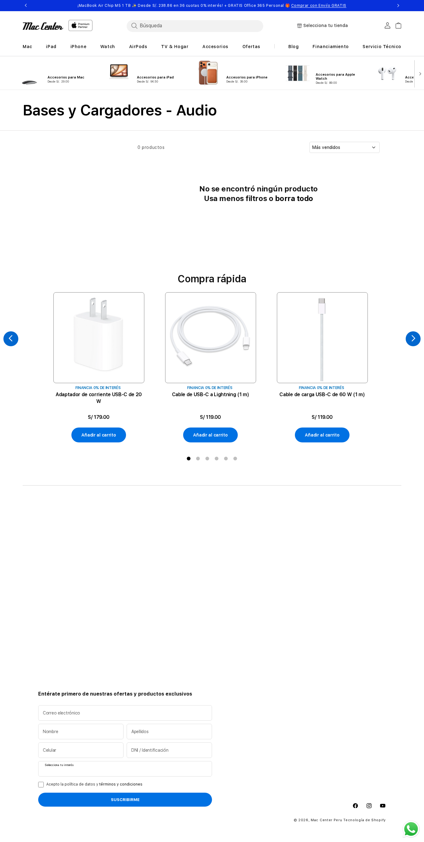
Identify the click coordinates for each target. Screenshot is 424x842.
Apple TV (48, 583)
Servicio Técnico (264, 524)
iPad (43, 543)
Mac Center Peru (326, 820)
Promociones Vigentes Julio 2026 (207, 561)
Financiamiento (124, 524)
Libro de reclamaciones (133, 563)
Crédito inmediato (127, 543)
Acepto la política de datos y (94, 784)
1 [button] (189, 458)
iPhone (45, 553)
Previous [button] (26, 5)
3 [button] (207, 458)
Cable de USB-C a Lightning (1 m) (210, 394)
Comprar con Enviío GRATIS (318, 5)
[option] (99, 367)
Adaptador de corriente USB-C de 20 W (99, 398)
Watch (45, 563)
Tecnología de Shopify (364, 820)
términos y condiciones (120, 784)
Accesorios (50, 593)
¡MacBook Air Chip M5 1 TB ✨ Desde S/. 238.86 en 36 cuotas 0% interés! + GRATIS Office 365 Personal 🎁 (212, 5)
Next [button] (398, 5)
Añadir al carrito (98, 434)
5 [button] (226, 458)
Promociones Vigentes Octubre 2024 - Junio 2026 (207, 546)
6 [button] (235, 458)
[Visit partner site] (332, 657)
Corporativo (260, 533)
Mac (42, 533)
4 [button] (217, 458)
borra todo (294, 198)
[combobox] (195, 25)
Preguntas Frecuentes (201, 583)
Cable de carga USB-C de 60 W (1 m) (322, 394)
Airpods (46, 573)
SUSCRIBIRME (125, 799)
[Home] (43, 26)
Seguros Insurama (127, 553)
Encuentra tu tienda (199, 533)
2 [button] (198, 458)
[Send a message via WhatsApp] (411, 829)
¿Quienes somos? (196, 524)
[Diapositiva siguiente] (418, 73)
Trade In (117, 533)
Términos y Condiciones (203, 573)
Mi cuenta (257, 543)
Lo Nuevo (48, 524)
